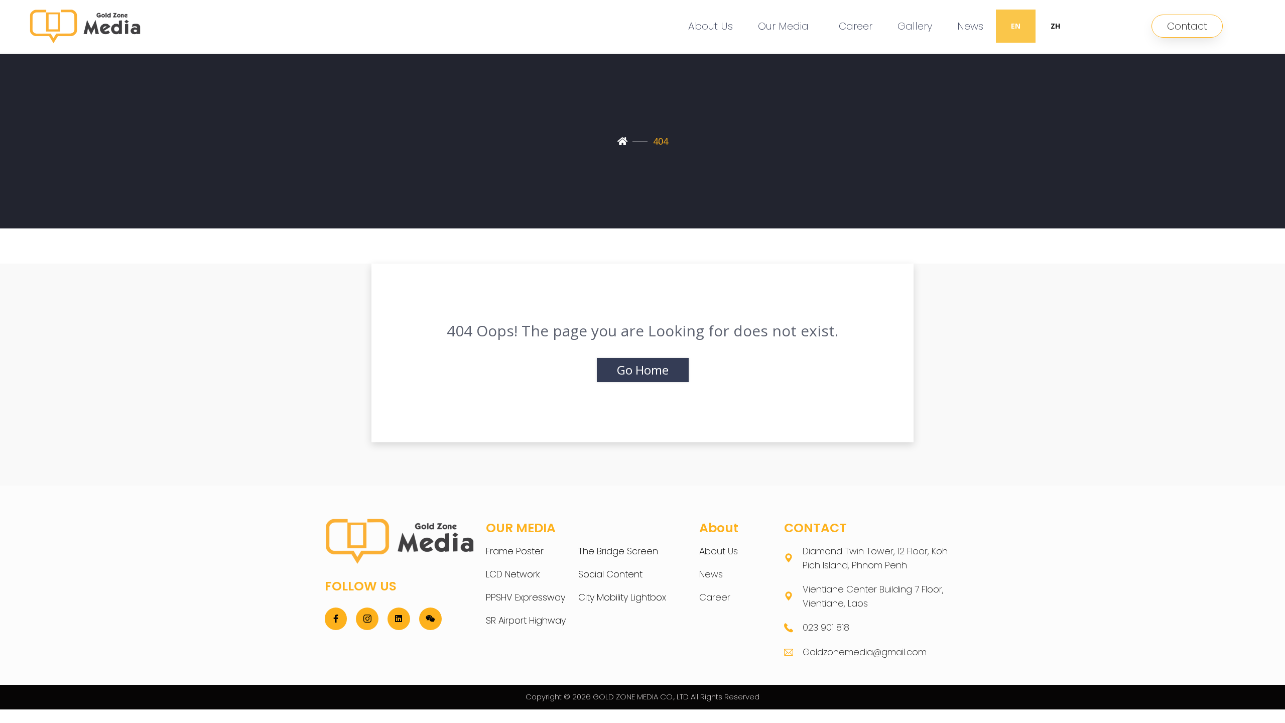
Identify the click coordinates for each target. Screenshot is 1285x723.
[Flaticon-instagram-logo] (367, 619)
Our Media (783, 26)
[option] (1055, 26)
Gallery (914, 26)
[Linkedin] (399, 619)
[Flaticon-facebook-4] (336, 619)
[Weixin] (430, 619)
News (970, 26)
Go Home (643, 370)
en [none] (1015, 26)
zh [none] (1055, 26)
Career (855, 26)
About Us (710, 26)
